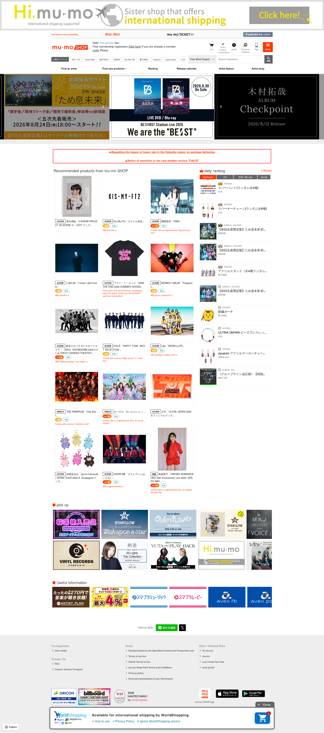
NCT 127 (76, 59)
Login (96, 50)
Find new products (113, 68)
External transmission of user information (150, 678)
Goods (264, 177)
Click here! (135, 46)
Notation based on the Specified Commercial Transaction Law (161, 650)
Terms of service (137, 656)
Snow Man (90, 59)
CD (225, 177)
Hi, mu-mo (207, 650)
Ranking (153, 68)
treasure (156, 59)
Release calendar (186, 68)
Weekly (267, 170)
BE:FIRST (104, 59)
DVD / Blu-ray (245, 177)
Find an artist (69, 68)
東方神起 (144, 59)
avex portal (208, 667)
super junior (170, 59)
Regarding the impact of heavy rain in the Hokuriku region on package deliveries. (163, 152)
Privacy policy (136, 673)
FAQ (57, 663)
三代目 (184, 59)
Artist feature (226, 68)
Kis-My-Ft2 (130, 59)
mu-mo (206, 656)
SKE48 (117, 59)
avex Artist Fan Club (213, 661)
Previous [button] (103, 107)
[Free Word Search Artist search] (202, 59)
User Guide (61, 650)
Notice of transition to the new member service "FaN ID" (163, 160)
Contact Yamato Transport (69, 669)
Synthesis (208, 177)
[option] (154, 106)
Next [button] (221, 107)
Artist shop (258, 68)
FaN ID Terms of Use (139, 661)
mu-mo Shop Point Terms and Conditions (150, 667)
